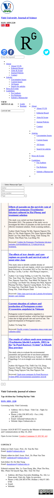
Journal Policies (17, 73)
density (11, 296)
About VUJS (16, 66)
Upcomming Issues (18, 80)
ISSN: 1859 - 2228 (8, 401)
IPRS (16, 377)
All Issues (15, 84)
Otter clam (21, 294)
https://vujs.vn (20, 486)
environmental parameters (29, 377)
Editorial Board (17, 68)
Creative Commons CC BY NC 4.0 (33, 436)
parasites (12, 244)
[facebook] (11, 55)
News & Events (12, 89)
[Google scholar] (4, 55)
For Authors (16, 93)
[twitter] (46, 55)
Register (23, 106)
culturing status (15, 331)
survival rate (30, 294)
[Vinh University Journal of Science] (7, 13)
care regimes (19, 296)
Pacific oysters (23, 329)
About (8, 64)
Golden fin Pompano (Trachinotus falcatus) (34, 242)
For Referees (16, 95)
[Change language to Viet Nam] (8, 26)
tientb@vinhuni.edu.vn (16, 451)
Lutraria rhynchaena (44, 294)
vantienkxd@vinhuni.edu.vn (18, 458)
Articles (9, 77)
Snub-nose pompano (25, 374)
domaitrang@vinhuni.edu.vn (18, 464)
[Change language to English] (3, 26)
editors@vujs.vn (20, 484)
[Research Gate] (29, 55)
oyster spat (47, 329)
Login (22, 104)
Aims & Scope (17, 70)
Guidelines (10, 91)
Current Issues (16, 82)
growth (43, 377)
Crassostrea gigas (36, 329)
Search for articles (18, 86)
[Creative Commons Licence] (46, 494)
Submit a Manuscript (19, 98)
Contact (14, 75)
